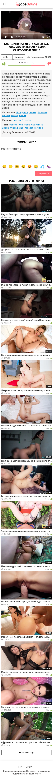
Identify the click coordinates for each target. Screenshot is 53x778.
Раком (22, 115)
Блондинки (22, 112)
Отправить (43, 173)
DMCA (29, 767)
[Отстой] (49, 63)
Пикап (14, 115)
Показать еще (26, 752)
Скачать (19, 57)
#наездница (16, 127)
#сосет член (16, 124)
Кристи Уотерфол (22, 120)
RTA (20, 767)
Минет (32, 112)
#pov (26, 124)
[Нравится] (3, 63)
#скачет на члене (33, 127)
